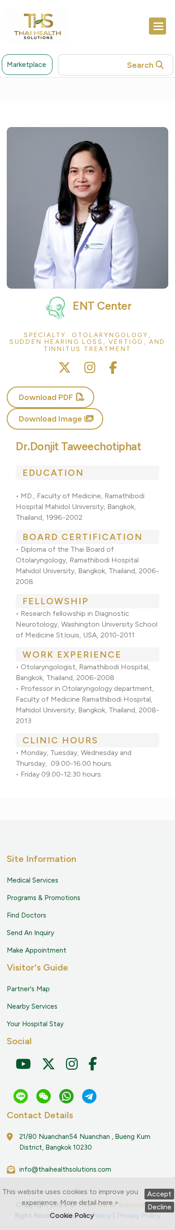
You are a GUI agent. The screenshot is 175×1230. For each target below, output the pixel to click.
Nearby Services (32, 1006)
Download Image (50, 419)
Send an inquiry (30, 933)
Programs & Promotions (43, 898)
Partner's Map (28, 989)
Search (140, 65)
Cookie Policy (72, 1215)
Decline (159, 1207)
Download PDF (46, 397)
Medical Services (32, 880)
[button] (157, 26)
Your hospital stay (35, 1024)
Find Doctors (26, 915)
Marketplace (26, 64)
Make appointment (36, 950)
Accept (159, 1194)
